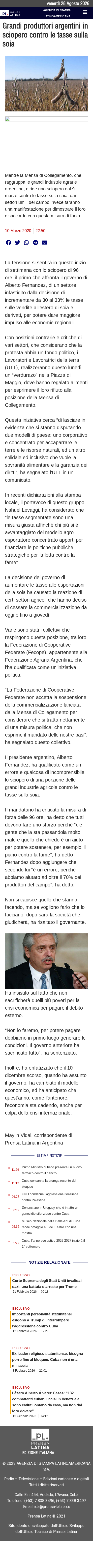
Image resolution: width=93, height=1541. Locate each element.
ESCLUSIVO (21, 1275)
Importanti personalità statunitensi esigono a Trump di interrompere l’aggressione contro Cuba (42, 1320)
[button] (8, 242)
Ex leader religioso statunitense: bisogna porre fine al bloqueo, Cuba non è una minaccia (47, 1359)
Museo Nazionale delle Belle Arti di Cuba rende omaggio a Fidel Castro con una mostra (51, 1227)
